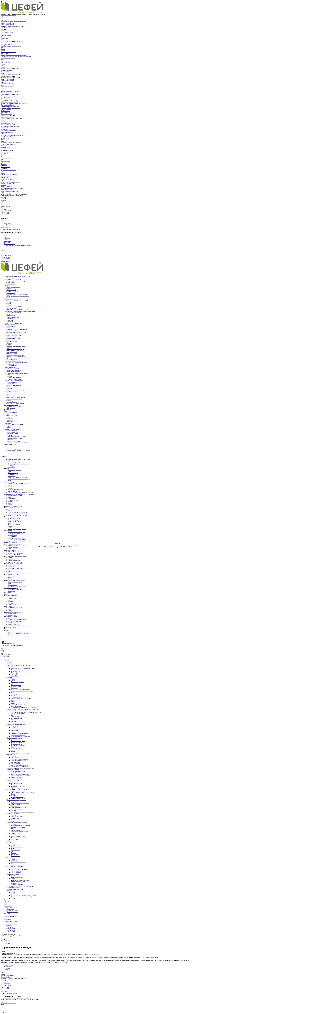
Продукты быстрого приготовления (21, 825)
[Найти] (2, 18)
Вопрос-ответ (42, 960)
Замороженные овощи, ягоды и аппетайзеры (23, 668)
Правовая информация (7, 975)
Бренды (64, 962)
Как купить (10, 909)
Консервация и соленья (17, 816)
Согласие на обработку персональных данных (16, 998)
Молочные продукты (17, 697)
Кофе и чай (14, 860)
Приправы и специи (16, 783)
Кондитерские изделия (17, 877)
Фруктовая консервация (18, 836)
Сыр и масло (14, 757)
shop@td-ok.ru (6, 227)
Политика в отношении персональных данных (14, 978)
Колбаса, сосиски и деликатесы (20, 803)
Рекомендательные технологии (10, 980)
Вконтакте (7, 235)
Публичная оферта (6, 977)
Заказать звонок (11, 931)
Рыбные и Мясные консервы (19, 869)
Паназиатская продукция (18, 741)
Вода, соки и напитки (17, 847)
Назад (10, 662)
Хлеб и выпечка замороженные (20, 774)
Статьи (9, 957)
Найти (2, 1004)
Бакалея (13, 680)
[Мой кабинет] (1, 640)
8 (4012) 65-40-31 (6, 211)
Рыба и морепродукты (17, 729)
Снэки (12, 893)
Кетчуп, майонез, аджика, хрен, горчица (22, 792)
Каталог (9, 663)
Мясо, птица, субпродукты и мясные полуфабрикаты (26, 712)
